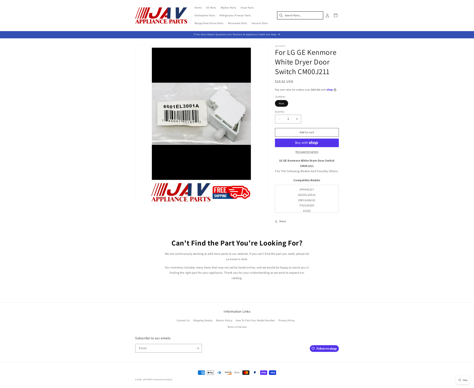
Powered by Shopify (162, 379)
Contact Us (183, 320)
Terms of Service (237, 327)
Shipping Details (203, 320)
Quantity (279, 111)
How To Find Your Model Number (255, 320)
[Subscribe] (197, 348)
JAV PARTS (148, 379)
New (281, 103)
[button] (300, 15)
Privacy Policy (286, 320)
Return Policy (224, 320)
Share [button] (282, 221)
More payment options (307, 151)
